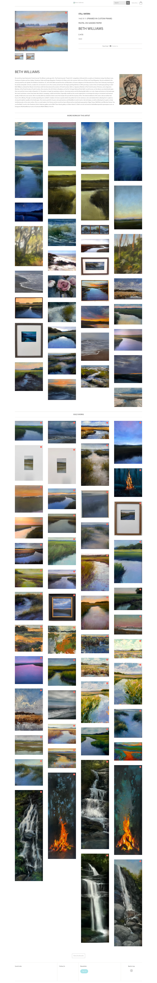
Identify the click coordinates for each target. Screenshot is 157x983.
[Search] (128, 3)
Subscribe (134, 3)
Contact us (115, 46)
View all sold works (78, 958)
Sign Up (84, 973)
